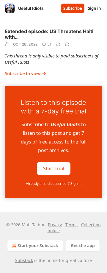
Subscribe (72, 8)
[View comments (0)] (58, 44)
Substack (24, 260)
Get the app (83, 245)
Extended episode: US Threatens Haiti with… (49, 34)
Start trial (53, 168)
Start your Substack (38, 245)
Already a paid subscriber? (53, 183)
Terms (71, 224)
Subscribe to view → (25, 73)
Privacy (55, 224)
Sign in (94, 8)
